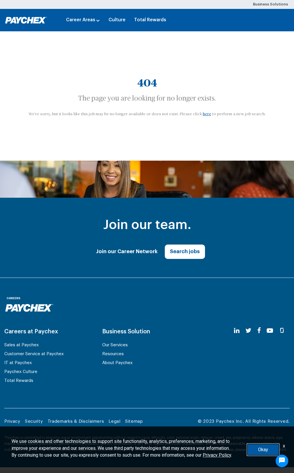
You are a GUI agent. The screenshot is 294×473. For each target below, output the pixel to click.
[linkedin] (237, 331)
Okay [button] (263, 449)
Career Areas (80, 20)
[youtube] (270, 331)
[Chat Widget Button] (282, 461)
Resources (113, 354)
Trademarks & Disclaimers (76, 421)
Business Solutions (270, 4)
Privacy (12, 421)
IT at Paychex (18, 363)
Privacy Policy (217, 455)
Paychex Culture (20, 372)
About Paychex (117, 363)
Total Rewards (150, 20)
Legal (115, 421)
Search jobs (185, 251)
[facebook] (259, 331)
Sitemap (134, 421)
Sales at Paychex (21, 345)
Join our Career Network (127, 251)
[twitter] (248, 331)
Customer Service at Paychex (34, 354)
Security (34, 421)
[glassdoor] (282, 331)
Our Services (115, 345)
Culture (117, 20)
